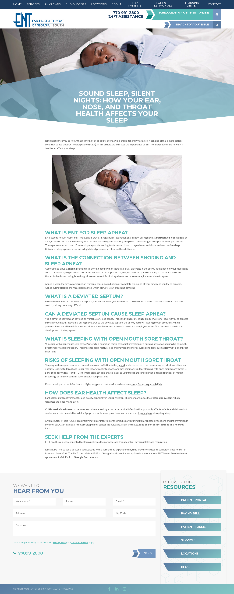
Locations (190, 553)
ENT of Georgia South (78, 457)
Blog (185, 567)
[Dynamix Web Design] (213, 589)
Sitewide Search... (217, 24)
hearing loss (145, 413)
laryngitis (170, 347)
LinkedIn (117, 589)
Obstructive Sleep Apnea (169, 237)
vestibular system (161, 397)
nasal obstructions (151, 318)
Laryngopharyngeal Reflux (60, 372)
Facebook (109, 589)
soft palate (142, 272)
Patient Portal (194, 500)
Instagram (124, 589)
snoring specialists (79, 268)
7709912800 (30, 553)
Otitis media (52, 409)
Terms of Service (79, 542)
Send (148, 553)
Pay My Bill (190, 513)
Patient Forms (193, 526)
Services (188, 540)
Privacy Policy (60, 542)
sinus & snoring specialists (146, 384)
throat (121, 364)
